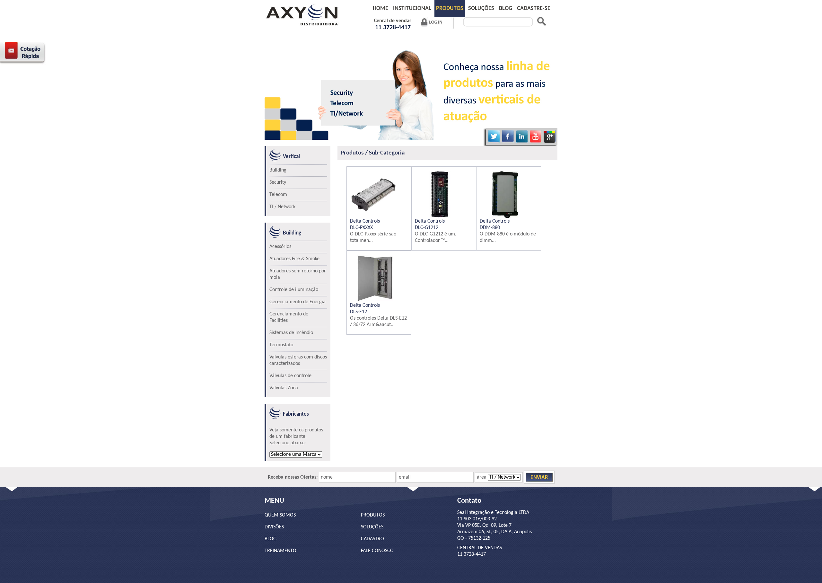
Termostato (281, 345)
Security (277, 182)
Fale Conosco (377, 550)
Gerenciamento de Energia (297, 302)
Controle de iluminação (293, 289)
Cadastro (372, 539)
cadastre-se (533, 8)
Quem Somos (280, 515)
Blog (270, 539)
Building (277, 170)
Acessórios (280, 246)
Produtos (449, 8)
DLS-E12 (358, 311)
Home (380, 8)
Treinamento (280, 550)
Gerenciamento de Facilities (288, 317)
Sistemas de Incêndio (291, 332)
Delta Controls (365, 221)
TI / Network (282, 206)
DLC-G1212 (426, 227)
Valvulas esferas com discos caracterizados (298, 360)
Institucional (412, 8)
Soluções (481, 8)
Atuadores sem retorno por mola (297, 274)
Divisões (274, 527)
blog (505, 8)
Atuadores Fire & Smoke (294, 258)
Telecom (278, 194)
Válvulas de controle (290, 375)
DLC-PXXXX (361, 227)
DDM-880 (490, 227)
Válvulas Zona (283, 388)
